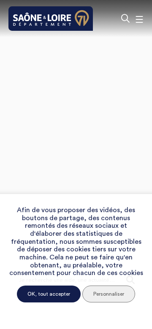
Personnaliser (108, 294)
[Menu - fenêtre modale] (139, 18)
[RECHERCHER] (125, 18)
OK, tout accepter (48, 294)
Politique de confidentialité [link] (76, 310)
